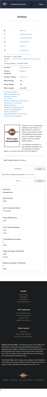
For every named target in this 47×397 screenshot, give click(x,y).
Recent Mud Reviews (23, 313)
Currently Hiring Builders (12, 109)
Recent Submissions (23, 302)
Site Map (6, 380)
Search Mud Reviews (23, 315)
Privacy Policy (39, 380)
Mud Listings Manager (23, 334)
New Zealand (24, 67)
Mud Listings (23, 294)
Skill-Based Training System (13, 107)
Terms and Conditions (26, 380)
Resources (23, 332)
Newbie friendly (9, 105)
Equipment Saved (10, 96)
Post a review (29, 174)
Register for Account (23, 320)
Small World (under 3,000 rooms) (15, 114)
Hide (40, 169)
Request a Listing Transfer (23, 336)
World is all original (10, 111)
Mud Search (23, 299)
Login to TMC (23, 318)
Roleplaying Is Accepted (12, 103)
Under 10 (23, 77)
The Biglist (23, 297)
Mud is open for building (12, 116)
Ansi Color (7, 98)
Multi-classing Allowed (12, 94)
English (22, 71)
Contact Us (13, 380)
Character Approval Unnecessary (15, 101)
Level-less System (10, 92)
